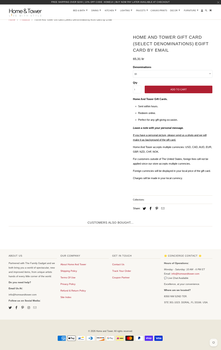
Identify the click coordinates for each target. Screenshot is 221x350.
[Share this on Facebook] (150, 208)
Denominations (142, 67)
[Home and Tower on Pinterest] (23, 307)
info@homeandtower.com (185, 273)
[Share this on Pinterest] (156, 208)
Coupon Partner (121, 277)
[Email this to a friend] (162, 208)
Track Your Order (121, 271)
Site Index (65, 297)
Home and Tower (104, 331)
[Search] (206, 11)
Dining (96, 10)
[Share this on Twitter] (144, 208)
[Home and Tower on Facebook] (17, 307)
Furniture (191, 10)
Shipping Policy (68, 271)
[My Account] (202, 11)
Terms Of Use (67, 277)
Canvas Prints (159, 10)
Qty (135, 82)
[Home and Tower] (26, 12)
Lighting (126, 10)
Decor (175, 10)
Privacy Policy (67, 284)
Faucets (142, 10)
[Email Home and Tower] (35, 307)
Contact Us (118, 264)
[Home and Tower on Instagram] (29, 307)
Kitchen (110, 10)
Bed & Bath (80, 10)
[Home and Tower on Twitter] (10, 307)
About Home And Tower (73, 264)
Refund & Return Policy (73, 290)
